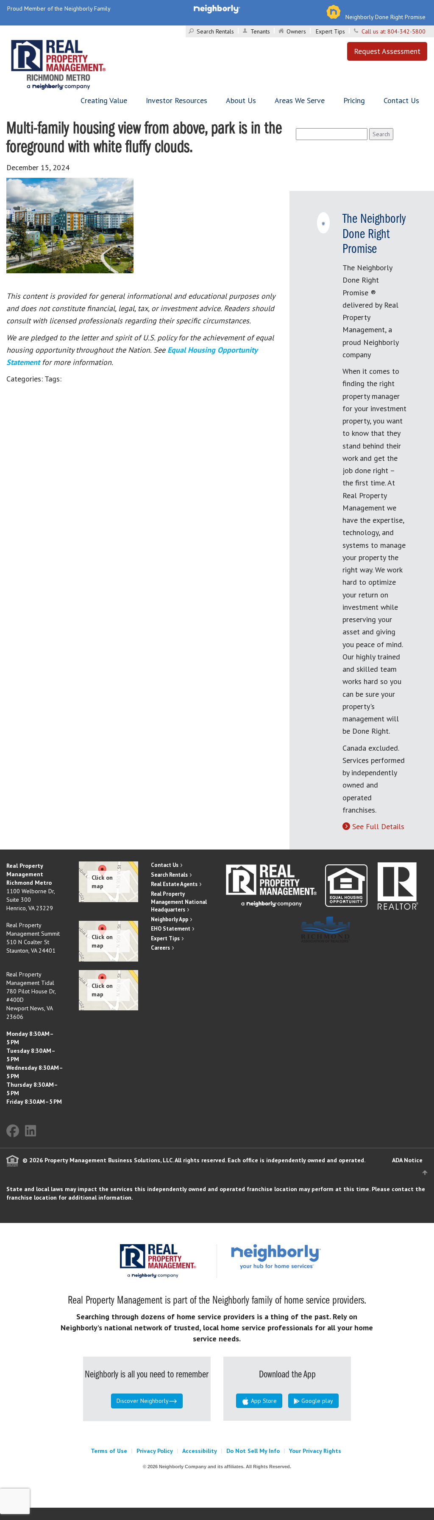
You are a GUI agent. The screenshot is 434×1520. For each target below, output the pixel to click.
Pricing (354, 100)
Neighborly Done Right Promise (385, 17)
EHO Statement (170, 928)
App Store (263, 1401)
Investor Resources (176, 100)
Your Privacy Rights (315, 1451)
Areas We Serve (300, 100)
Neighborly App (169, 919)
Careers (160, 947)
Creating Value (104, 100)
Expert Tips (330, 31)
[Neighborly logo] (217, 8)
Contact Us (401, 100)
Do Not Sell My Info (253, 1451)
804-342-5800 (406, 31)
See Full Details (378, 826)
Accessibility (199, 1451)
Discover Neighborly (143, 1401)
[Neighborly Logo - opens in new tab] (301, 1256)
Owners (296, 31)
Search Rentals (215, 31)
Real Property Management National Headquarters (179, 901)
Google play (316, 1401)
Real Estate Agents (174, 884)
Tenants (260, 31)
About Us (241, 100)
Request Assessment (387, 51)
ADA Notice (407, 1160)
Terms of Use (109, 1451)
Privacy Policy (154, 1451)
